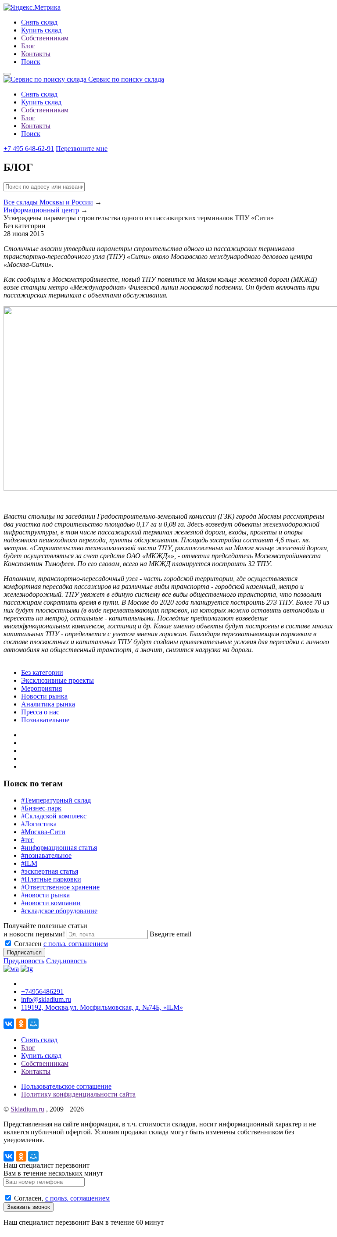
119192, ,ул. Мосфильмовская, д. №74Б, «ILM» (102, 1007)
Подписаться (24, 952)
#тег (27, 839)
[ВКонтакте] (9, 1023)
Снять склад (39, 22)
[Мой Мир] (33, 1023)
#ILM (29, 863)
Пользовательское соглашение (66, 1086)
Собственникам (44, 38)
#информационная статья (59, 847)
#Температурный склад (56, 800)
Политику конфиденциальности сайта (78, 1094)
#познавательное (46, 855)
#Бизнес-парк (41, 808)
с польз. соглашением (75, 943)
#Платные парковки (51, 879)
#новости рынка (45, 895)
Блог (28, 46)
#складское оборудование (59, 910)
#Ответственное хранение (60, 887)
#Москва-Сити (43, 831)
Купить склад (41, 30)
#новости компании (51, 903)
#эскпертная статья (49, 871)
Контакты (35, 53)
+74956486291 (42, 991)
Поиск (30, 61)
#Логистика (39, 824)
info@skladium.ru (46, 999)
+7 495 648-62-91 (29, 148)
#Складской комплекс (53, 816)
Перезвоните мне (82, 148)
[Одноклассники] (21, 1023)
